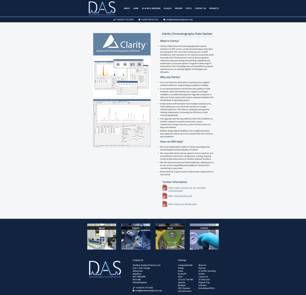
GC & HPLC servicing (151, 8)
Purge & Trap (204, 282)
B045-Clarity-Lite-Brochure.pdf (182, 204)
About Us (202, 265)
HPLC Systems (184, 288)
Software (202, 285)
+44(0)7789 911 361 (149, 19)
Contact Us (200, 8)
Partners (202, 268)
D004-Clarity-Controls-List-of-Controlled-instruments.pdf (187, 188)
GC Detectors (204, 279)
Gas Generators (184, 291)
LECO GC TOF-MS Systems (185, 281)
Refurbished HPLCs (206, 288)
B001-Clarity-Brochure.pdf (180, 196)
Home (136, 8)
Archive (178, 8)
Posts (189, 8)
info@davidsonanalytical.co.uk (179, 19)
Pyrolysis (181, 285)
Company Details (185, 265)
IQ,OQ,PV (168, 8)
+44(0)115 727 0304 (125, 19)
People (181, 268)
